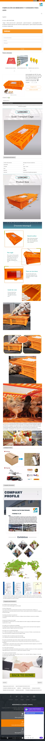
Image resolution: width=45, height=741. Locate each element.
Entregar (22, 48)
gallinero (19, 688)
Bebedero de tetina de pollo (8, 690)
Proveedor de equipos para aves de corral (33, 690)
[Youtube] (39, 0)
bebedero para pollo (20, 690)
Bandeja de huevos (26, 688)
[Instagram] (41, 0)
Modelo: (4, 100)
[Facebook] (34, 0)
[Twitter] (38, 0)
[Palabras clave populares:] (42, 14)
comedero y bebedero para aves (9, 688)
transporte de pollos (36, 688)
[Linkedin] (36, 0)
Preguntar (32, 86)
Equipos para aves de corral (8, 686)
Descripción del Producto (8, 103)
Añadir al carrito (32, 89)
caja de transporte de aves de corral (23, 686)
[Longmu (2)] (41, 4)
